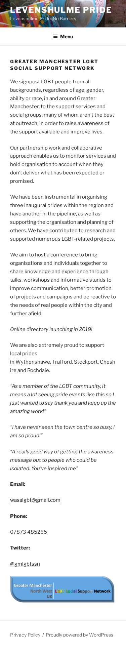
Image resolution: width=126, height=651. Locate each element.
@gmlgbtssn (25, 564)
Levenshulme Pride (61, 10)
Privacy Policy (25, 635)
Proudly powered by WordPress (79, 635)
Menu (66, 36)
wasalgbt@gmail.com (35, 500)
